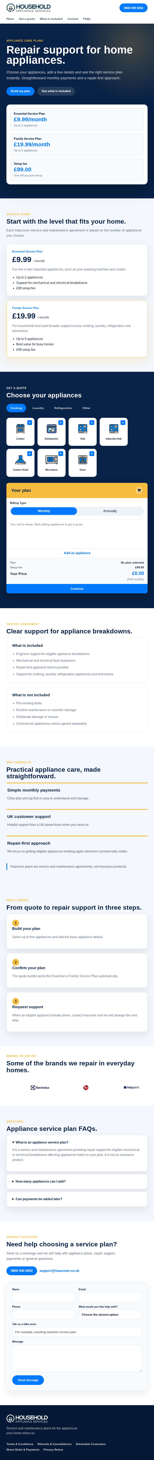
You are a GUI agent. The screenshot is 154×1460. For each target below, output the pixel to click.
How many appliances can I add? (41, 1181)
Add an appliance (77, 553)
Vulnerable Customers (91, 1444)
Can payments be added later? (39, 1199)
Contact (73, 18)
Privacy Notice (53, 1449)
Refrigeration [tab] (63, 408)
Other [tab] (86, 408)
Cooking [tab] (16, 408)
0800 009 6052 (133, 8)
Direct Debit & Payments (23, 1449)
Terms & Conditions (19, 1444)
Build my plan (20, 91)
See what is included (56, 91)
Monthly (44, 511)
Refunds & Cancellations (54, 1444)
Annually (110, 511)
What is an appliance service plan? (42, 1142)
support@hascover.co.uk (59, 1271)
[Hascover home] (28, 7)
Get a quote (27, 18)
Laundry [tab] (38, 408)
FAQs (87, 18)
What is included (51, 18)
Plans (10, 18)
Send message (28, 1380)
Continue (77, 588)
